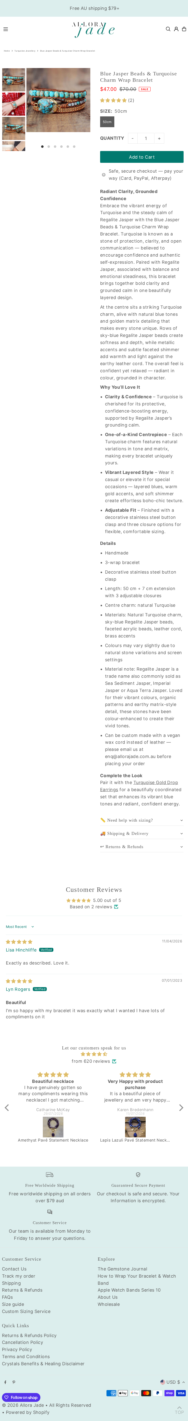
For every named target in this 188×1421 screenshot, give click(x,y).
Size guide (13, 1304)
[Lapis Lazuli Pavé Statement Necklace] (135, 1127)
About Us (108, 1297)
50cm (107, 122)
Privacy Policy (17, 1349)
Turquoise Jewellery (24, 51)
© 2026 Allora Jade (23, 1405)
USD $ (173, 1382)
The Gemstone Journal (122, 1268)
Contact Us (14, 1268)
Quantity (112, 138)
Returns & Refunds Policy (29, 1335)
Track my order (18, 1276)
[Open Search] (168, 29)
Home (7, 51)
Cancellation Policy (22, 1342)
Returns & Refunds (22, 1290)
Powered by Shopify (28, 1412)
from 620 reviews (91, 1061)
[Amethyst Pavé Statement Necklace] (53, 1127)
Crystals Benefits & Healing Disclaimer (43, 1363)
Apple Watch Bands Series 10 (129, 1290)
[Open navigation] (33, 29)
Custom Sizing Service (26, 1311)
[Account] (176, 29)
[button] (114, 100)
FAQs (7, 1297)
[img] (19, 941)
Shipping (11, 1283)
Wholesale (109, 1304)
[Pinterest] (13, 1382)
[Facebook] (5, 1382)
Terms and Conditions (26, 1356)
